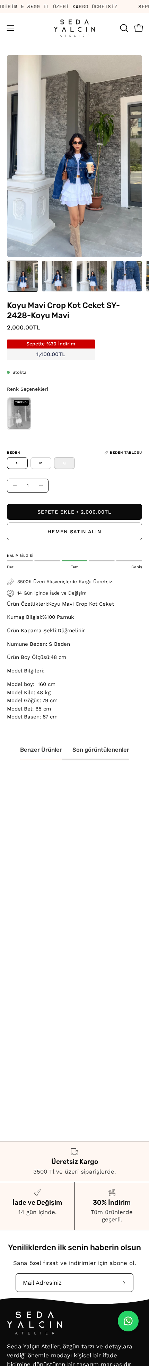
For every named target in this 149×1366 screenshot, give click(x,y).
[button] (123, 28)
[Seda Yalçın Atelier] (74, 28)
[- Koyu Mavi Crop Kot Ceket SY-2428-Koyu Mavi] (14, 486)
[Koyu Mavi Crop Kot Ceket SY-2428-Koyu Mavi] (22, 276)
